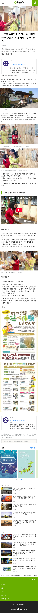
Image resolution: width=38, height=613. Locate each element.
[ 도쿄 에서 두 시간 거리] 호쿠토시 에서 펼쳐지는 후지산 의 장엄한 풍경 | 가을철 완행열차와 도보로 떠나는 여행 (24, 544)
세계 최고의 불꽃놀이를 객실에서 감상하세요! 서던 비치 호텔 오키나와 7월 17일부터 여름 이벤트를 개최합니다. (24, 552)
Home (3, 584)
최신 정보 (4, 595)
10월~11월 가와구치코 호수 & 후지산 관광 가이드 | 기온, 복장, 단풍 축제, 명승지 (24, 497)
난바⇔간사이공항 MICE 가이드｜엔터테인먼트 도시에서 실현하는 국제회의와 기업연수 (24, 559)
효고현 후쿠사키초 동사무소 (18, 64)
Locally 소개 (5, 599)
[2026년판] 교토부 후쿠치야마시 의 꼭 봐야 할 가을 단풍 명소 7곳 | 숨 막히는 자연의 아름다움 (24, 536)
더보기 (32, 448)
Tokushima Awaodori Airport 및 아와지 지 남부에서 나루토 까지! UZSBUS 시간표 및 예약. (24, 568)
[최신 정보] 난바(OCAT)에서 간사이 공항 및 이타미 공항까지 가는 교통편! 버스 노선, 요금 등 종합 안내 (24, 522)
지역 (2, 588)
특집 (2, 592)
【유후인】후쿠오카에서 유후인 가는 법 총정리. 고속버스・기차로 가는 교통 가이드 (24, 513)
